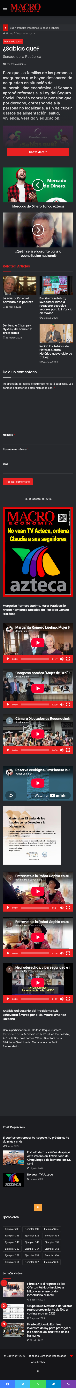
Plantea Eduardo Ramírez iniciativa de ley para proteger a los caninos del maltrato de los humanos (49, 1330)
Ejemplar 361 (12, 1261)
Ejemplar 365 (51, 1261)
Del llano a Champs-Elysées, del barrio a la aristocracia (17, 329)
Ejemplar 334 (51, 1235)
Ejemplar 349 (32, 1242)
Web (5, 463)
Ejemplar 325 (12, 1235)
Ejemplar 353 (12, 1248)
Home (9, 33)
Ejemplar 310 (32, 1229)
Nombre (9, 434)
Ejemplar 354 (32, 1248)
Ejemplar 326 (32, 1235)
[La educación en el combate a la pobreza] (19, 285)
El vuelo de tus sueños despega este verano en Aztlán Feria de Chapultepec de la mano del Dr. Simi (49, 1158)
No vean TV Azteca (40, 1174)
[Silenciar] (62, 659)
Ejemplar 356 (52, 1248)
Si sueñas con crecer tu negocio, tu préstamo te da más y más (36, 1139)
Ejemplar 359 (32, 1255)
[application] (38, 643)
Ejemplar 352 (52, 1242)
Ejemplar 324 (51, 1229)
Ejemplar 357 (12, 1255)
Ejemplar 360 (51, 1255)
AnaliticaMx (38, 1362)
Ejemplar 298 (12, 1229)
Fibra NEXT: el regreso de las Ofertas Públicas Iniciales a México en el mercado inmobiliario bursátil (46, 1289)
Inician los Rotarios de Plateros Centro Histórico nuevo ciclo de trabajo (56, 351)
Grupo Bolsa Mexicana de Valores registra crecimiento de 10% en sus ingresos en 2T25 (49, 1309)
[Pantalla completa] (68, 659)
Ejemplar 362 (32, 1261)
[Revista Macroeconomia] (25, 8)
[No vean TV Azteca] (13, 1180)
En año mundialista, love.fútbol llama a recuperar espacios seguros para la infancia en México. (56, 305)
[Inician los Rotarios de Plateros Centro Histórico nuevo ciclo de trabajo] (56, 333)
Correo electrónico (15, 449)
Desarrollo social (25, 33)
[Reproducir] (8, 659)
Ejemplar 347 (12, 1242)
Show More (37, 152)
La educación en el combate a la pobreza (18, 300)
